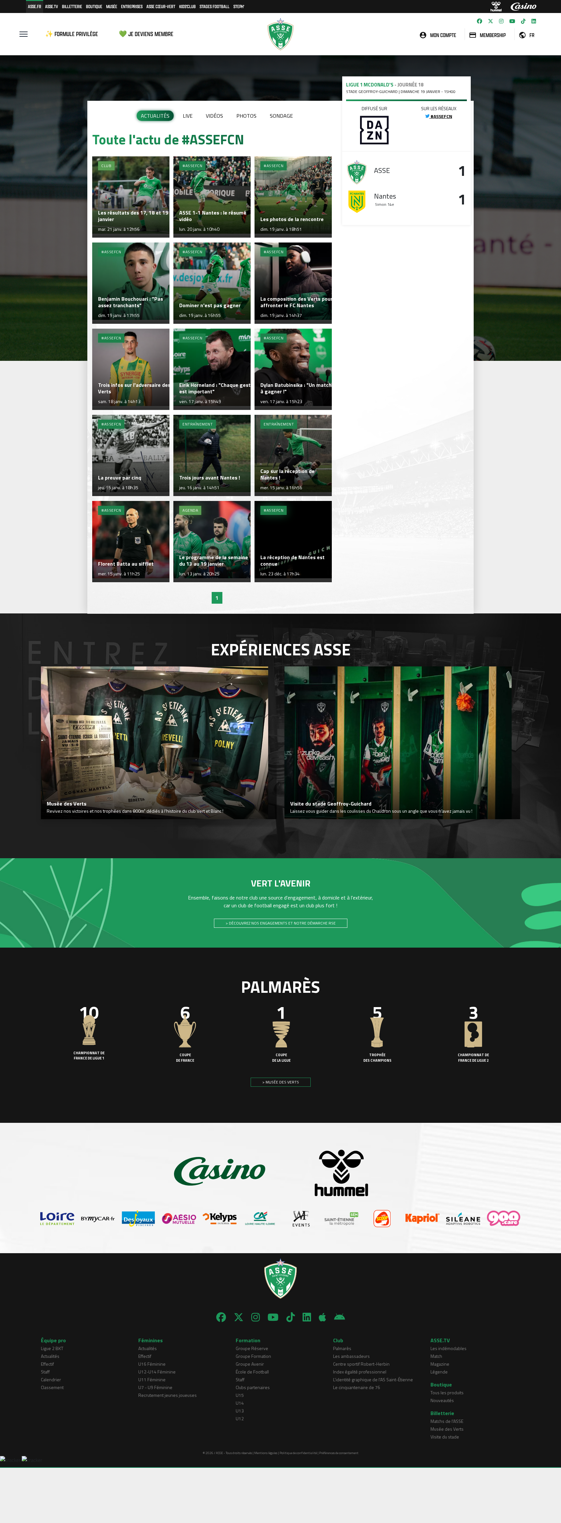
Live (188, 116)
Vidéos (214, 116)
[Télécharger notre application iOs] (322, 1317)
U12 (240, 1418)
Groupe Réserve (252, 1348)
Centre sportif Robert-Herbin (361, 1363)
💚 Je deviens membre (146, 34)
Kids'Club (187, 6)
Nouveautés (442, 1400)
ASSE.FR (34, 6)
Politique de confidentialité (298, 1453)
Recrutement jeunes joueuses (167, 1395)
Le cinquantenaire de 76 (356, 1387)
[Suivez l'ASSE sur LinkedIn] (533, 21)
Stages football (215, 6)
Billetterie (72, 6)
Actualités (155, 116)
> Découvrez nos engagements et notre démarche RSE (281, 923)
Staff (45, 1371)
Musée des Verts (447, 1428)
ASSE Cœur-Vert (160, 6)
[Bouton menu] (23, 34)
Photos (246, 116)
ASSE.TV (51, 6)
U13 (240, 1410)
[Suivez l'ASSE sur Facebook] (479, 21)
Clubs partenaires (253, 1387)
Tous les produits (447, 1392)
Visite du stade (444, 1436)
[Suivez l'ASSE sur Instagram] (501, 21)
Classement (52, 1387)
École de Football (252, 1371)
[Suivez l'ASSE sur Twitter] (490, 21)
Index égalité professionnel (359, 1371)
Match (436, 1356)
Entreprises (132, 6)
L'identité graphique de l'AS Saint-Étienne (373, 1379)
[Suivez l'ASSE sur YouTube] (512, 21)
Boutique (94, 6)
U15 (240, 1395)
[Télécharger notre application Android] (339, 1317)
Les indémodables (448, 1348)
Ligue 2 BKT (52, 1348)
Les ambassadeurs (351, 1356)
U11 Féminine (152, 1379)
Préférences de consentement (338, 1453)
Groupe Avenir (250, 1363)
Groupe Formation (253, 1356)
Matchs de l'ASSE (446, 1421)
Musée (111, 6)
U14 (240, 1402)
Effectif (47, 1363)
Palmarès (342, 1348)
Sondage (281, 116)
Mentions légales (265, 1453)
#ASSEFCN (441, 116)
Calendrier (51, 1379)
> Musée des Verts (280, 1082)
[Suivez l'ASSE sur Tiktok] (523, 21)
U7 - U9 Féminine (155, 1387)
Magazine (439, 1363)
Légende (439, 1371)
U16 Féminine (152, 1363)
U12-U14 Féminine (157, 1371)
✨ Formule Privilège (71, 34)
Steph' (238, 6)
